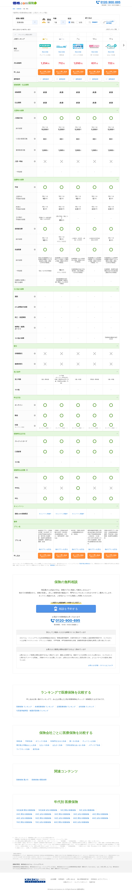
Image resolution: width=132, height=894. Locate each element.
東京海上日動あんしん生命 (26, 745)
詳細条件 (95, 22)
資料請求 (46, 79)
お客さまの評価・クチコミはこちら (99, 665)
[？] (35, 92)
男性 (72, 22)
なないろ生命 (44, 745)
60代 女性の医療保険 (100, 818)
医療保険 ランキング (24, 707)
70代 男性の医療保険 (24, 822)
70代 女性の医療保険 (43, 822)
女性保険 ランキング (86, 707)
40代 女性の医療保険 (24, 818)
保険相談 (52, 565)
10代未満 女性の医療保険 (47, 810)
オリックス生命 (41, 741)
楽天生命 (36, 749)
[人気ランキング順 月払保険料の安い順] (112, 30)
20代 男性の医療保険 (24, 814)
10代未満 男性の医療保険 (25, 810)
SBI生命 (19, 741)
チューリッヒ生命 (89, 741)
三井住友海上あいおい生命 (75, 745)
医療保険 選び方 (22, 780)
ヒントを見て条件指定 (110, 22)
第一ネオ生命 (74, 741)
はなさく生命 (57, 745)
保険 (14, 8)
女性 (80, 22)
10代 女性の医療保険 (86, 810)
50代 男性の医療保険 (43, 818)
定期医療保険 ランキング (66, 707)
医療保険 (19, 8)
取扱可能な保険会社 (85, 563)
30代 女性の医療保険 (81, 814)
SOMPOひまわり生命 (58, 741)
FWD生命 (28, 741)
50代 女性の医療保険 (62, 818)
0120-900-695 (110, 2)
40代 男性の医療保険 (100, 814)
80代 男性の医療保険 (62, 822)
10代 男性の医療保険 (68, 810)
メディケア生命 (94, 745)
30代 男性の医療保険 (62, 814)
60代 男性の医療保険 (81, 818)
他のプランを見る (45, 549)
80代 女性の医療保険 (81, 822)
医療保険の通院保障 (39, 780)
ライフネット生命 (23, 749)
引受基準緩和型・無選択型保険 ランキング (32, 711)
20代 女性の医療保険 (43, 814)
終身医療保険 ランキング (44, 707)
